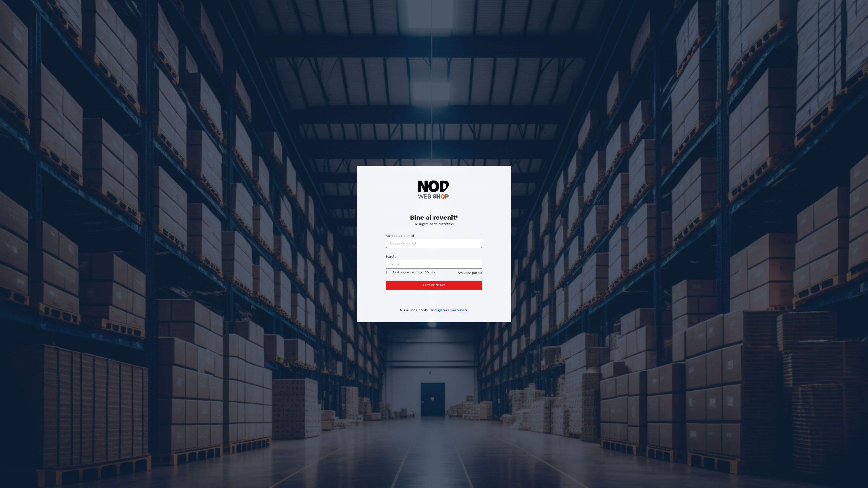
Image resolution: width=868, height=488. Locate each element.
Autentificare (434, 285)
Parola (391, 256)
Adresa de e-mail (400, 235)
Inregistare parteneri (449, 310)
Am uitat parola (470, 272)
